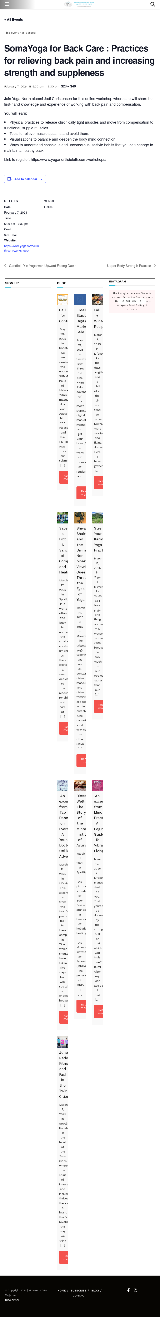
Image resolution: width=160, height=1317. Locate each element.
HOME (62, 1290)
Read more (67, 477)
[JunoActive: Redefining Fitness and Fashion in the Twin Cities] (62, 1042)
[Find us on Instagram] (135, 1290)
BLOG (95, 1290)
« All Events (13, 19)
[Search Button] (152, 4)
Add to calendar (25, 179)
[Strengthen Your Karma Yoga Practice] (97, 517)
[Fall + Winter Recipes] (97, 299)
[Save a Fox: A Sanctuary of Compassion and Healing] (62, 517)
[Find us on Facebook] (128, 1290)
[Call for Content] (62, 299)
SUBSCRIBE (78, 1290)
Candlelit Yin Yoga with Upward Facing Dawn (42, 265)
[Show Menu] (7, 4)
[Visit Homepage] (79, 4)
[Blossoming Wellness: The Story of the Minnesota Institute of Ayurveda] (79, 785)
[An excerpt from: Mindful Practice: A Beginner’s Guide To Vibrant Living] (97, 785)
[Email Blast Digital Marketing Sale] (79, 299)
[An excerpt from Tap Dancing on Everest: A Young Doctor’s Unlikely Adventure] (62, 785)
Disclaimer (12, 1300)
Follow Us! (133, 301)
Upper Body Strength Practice (129, 265)
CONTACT (79, 1295)
